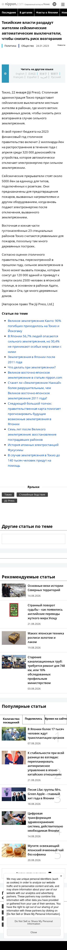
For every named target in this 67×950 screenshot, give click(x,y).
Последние (9, 12)
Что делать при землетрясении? (32, 367)
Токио (8, 494)
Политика (10, 45)
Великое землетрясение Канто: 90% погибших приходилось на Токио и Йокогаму (34, 326)
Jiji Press (9, 500)
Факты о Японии (47, 12)
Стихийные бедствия (32, 494)
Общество (27, 45)
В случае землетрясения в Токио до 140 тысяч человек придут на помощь (34, 460)
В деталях (26, 12)
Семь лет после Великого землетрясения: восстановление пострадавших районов (32, 434)
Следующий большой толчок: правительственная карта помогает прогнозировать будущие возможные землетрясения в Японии (34, 413)
